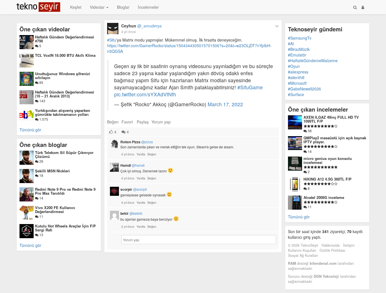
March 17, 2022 (225, 104)
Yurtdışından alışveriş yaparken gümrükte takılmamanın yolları (62, 112)
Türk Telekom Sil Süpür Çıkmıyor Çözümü (64, 154)
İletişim (348, 245)
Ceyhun (141, 26)
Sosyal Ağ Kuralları (303, 255)
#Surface (296, 94)
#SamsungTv (299, 38)
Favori (127, 122)
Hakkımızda (331, 245)
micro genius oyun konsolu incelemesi (327, 160)
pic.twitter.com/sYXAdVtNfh (145, 94)
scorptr (133, 189)
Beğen (113, 122)
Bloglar (123, 7)
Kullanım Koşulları (302, 250)
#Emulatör (297, 55)
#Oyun (294, 66)
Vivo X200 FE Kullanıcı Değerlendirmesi (55, 209)
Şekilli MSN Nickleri (52, 170)
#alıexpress (298, 72)
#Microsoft (297, 83)
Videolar (98, 7)
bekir (131, 213)
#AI (291, 43)
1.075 (43, 119)
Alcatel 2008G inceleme (323, 197)
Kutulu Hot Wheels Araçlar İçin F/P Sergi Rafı (65, 228)
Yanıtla (140, 154)
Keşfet (75, 7)
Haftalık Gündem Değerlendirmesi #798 (64, 39)
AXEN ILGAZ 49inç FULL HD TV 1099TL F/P (331, 119)
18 (40, 175)
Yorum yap (161, 122)
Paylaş (143, 122)
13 (40, 234)
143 (41, 100)
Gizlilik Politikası (332, 250)
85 (40, 82)
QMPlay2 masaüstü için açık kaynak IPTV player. (334, 139)
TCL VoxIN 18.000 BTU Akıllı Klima (65, 55)
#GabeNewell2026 (304, 89)
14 (40, 198)
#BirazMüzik (299, 49)
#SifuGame (250, 87)
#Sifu (111, 40)
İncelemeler (148, 7)
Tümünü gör (30, 130)
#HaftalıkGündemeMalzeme (313, 60)
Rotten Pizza (136, 141)
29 (40, 161)
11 (40, 216)
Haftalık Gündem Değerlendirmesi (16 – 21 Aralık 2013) (64, 94)
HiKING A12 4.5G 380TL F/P (327, 179)
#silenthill (296, 77)
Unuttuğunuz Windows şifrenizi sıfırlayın (62, 75)
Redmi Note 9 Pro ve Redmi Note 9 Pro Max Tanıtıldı (65, 191)
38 (309, 130)
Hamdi (132, 165)
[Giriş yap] (363, 7)
